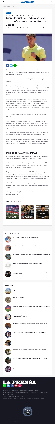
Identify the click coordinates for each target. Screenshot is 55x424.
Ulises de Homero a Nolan (19, 297)
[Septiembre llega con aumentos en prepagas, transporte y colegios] (8, 352)
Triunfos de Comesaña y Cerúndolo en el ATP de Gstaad (26, 246)
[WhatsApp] (15, 65)
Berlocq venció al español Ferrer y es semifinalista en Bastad (27, 263)
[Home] (27, 382)
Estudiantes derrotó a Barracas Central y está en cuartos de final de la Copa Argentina (12, 215)
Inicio (4, 6)
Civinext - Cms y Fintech (40, 421)
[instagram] (20, 385)
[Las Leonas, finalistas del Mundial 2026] (8, 343)
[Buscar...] (51, 2)
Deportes (8, 6)
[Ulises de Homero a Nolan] (8, 300)
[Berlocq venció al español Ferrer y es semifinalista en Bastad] (8, 265)
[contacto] (4, 385)
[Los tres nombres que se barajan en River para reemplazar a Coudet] (8, 334)
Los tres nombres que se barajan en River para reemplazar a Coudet (29, 332)
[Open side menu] (3, 2)
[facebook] (7, 65)
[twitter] (11, 65)
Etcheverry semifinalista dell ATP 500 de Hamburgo (25, 237)
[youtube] (16, 385)
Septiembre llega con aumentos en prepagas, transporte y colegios (29, 349)
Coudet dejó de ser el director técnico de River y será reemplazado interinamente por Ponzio (42, 214)
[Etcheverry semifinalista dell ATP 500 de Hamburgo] (8, 239)
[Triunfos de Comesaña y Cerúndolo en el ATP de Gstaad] (8, 248)
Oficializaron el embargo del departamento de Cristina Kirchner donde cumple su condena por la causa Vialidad (30, 324)
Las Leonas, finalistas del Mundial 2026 (27, 217)
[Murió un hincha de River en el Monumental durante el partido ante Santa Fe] (8, 369)
